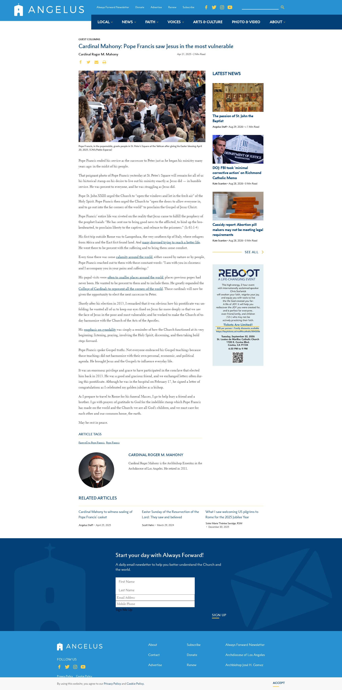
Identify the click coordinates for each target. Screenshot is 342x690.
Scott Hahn (148, 525)
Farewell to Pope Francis (91, 442)
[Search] (282, 7)
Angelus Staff (220, 126)
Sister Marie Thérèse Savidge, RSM (224, 523)
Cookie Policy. (135, 683)
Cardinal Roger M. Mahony (98, 54)
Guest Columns (89, 39)
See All (252, 252)
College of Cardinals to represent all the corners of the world (121, 289)
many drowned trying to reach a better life (171, 242)
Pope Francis (113, 442)
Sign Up (219, 615)
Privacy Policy (112, 683)
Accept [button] (279, 682)
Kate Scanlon (220, 183)
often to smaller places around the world (135, 277)
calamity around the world (134, 257)
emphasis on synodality (100, 329)
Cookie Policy (84, 676)
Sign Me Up (124, 609)
